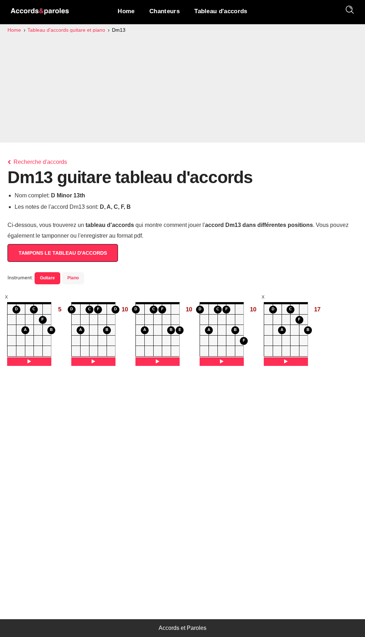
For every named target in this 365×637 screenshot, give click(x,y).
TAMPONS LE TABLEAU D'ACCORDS (63, 253)
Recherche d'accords (39, 162)
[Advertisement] (182, 88)
